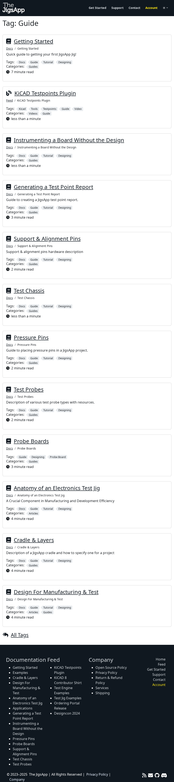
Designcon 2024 (67, 713)
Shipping (102, 693)
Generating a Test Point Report (53, 187)
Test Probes (29, 389)
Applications (22, 708)
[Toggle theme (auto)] (165, 8)
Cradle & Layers (34, 540)
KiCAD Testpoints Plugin (45, 93)
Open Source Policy (111, 667)
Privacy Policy (106, 672)
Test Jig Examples (67, 698)
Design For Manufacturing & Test (56, 592)
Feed (9, 100)
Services (102, 688)
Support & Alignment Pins (47, 238)
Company (17, 779)
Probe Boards (31, 441)
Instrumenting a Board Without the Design (69, 140)
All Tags (20, 634)
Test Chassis (29, 290)
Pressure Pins (31, 337)
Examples (20, 672)
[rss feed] (144, 775)
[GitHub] (157, 775)
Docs (9, 48)
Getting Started (33, 41)
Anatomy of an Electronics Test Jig (57, 488)
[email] (150, 775)
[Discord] (164, 775)
